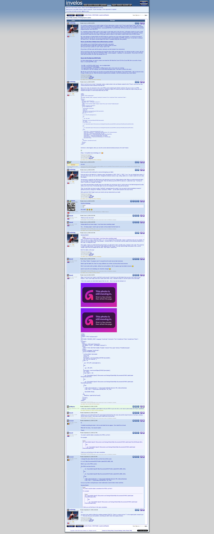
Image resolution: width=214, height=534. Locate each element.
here (91, 76)
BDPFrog (91, 78)
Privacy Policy (111, 530)
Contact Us (104, 530)
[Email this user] (133, 201)
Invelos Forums (88, 15)
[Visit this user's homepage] (138, 24)
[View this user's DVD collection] (138, 201)
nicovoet (71, 420)
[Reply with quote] (144, 24)
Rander (73, 200)
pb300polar (72, 406)
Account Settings (118, 530)
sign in (83, 11)
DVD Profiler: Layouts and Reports (101, 15)
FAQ (131, 530)
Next (146, 15)
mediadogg (72, 22)
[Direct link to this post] (141, 24)
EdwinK (71, 215)
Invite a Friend (126, 530)
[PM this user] (136, 24)
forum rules (93, 7)
